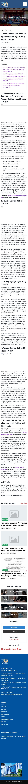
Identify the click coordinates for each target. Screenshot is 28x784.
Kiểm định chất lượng (7, 719)
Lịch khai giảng (5, 714)
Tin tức (3, 716)
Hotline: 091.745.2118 (7, 692)
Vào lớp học (4, 724)
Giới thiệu (3, 709)
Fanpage (15, 627)
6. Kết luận (6, 88)
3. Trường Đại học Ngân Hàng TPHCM (14, 76)
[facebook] (2, 30)
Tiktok (15, 631)
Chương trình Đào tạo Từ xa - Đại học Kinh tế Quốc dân (13, 737)
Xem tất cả (23, 503)
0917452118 (14, 639)
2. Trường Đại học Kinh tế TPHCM (13, 74)
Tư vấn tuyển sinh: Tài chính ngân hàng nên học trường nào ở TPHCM (17, 18)
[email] (6, 30)
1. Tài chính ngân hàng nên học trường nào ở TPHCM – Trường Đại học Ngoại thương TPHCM (14, 69)
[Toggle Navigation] (25, 4)
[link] (10, 30)
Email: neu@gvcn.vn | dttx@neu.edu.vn (11, 694)
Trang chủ (3, 17)
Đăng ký (3, 721)
